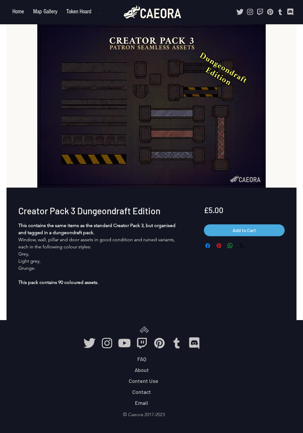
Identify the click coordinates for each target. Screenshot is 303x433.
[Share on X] (241, 245)
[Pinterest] (270, 11)
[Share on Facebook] (207, 245)
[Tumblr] (280, 11)
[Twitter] (240, 11)
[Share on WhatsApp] (230, 245)
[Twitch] (260, 11)
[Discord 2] (290, 11)
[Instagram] (250, 11)
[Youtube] (124, 343)
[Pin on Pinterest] (219, 245)
